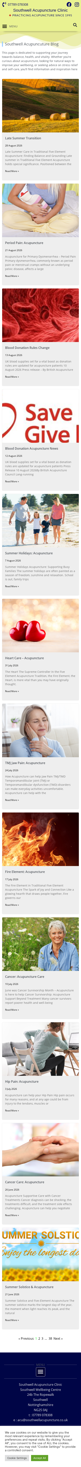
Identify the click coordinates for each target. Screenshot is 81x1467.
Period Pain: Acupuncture (24, 243)
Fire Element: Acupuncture (25, 872)
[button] (4, 26)
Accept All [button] (39, 1458)
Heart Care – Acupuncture (24, 658)
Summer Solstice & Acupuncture (29, 1287)
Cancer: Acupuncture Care (24, 976)
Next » (58, 1338)
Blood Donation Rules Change (27, 348)
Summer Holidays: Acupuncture (29, 553)
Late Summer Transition (23, 138)
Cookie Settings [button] (17, 1458)
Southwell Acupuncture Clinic (40, 10)
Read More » (12, 171)
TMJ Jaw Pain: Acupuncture (25, 763)
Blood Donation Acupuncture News (31, 448)
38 (50, 1338)
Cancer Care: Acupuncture (24, 1182)
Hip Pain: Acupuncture (22, 1081)
